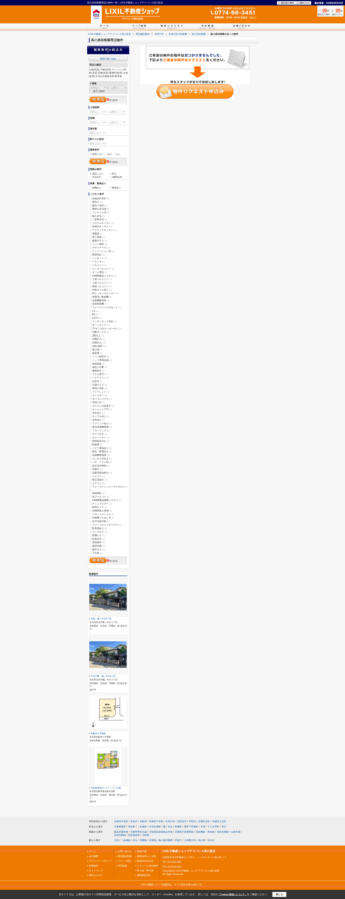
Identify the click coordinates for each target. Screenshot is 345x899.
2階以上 (98, 335)
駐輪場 (97, 444)
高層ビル (98, 535)
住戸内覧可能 (100, 521)
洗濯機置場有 (100, 455)
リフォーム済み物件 (147, 865)
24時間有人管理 (102, 510)
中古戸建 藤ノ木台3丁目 (103, 676)
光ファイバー (100, 496)
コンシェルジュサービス (106, 524)
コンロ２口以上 (102, 458)
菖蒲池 (152, 840)
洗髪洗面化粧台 (102, 472)
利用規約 (93, 865)
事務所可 (98, 370)
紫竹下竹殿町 (191, 826)
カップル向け (100, 416)
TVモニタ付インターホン (107, 328)
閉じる (279, 894)
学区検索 (122, 865)
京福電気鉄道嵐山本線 (160, 831)
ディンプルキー (102, 503)
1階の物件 (99, 346)
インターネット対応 (104, 321)
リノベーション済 (103, 251)
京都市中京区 (121, 821)
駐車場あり (99, 528)
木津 (203, 826)
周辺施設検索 (125, 856)
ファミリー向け (102, 423)
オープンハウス (102, 399)
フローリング (100, 430)
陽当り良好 (99, 205)
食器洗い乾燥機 (102, 296)
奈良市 (133, 821)
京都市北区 (204, 821)
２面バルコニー (102, 279)
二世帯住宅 (99, 219)
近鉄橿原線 (134, 835)
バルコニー (99, 265)
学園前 (143, 840)
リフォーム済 (100, 212)
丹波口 (178, 840)
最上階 (97, 349)
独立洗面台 (99, 479)
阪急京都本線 (121, 831)
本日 (114, 173)
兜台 (224, 826)
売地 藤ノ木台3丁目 (101, 618)
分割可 (97, 381)
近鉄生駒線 (120, 835)
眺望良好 (98, 254)
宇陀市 (192, 821)
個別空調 (98, 546)
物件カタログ (96, 875)
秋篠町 (178, 826)
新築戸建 (141, 851)
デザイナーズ (100, 247)
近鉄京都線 (223, 831)
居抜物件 (98, 542)
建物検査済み (144, 875)
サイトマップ (96, 870)
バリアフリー (100, 377)
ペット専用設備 (102, 360)
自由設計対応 (100, 198)
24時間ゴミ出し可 (103, 517)
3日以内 (96, 177)
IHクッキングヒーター (105, 293)
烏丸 (135, 840)
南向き (97, 201)
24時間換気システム (104, 275)
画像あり (97, 187)
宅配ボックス (100, 332)
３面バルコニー (102, 282)
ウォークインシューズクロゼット (108, 488)
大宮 (116, 840)
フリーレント (100, 391)
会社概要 (93, 856)
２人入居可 (99, 374)
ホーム (92, 851)
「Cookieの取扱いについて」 (232, 894)
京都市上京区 (219, 821)
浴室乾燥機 (99, 303)
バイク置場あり (102, 448)
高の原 (201, 840)
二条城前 (125, 840)
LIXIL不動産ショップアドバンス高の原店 (188, 851)
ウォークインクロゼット (106, 307)
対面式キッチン (102, 226)
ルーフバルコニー (103, 268)
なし (118, 154)
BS (95, 314)
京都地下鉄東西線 (184, 831)
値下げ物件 (99, 91)
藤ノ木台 (167, 826)
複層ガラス (99, 240)
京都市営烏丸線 (138, 831)
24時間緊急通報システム (106, 500)
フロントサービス (103, 514)
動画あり (116, 187)
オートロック (100, 325)
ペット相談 (99, 244)
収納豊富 (98, 493)
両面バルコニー (102, 286)
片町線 (145, 835)
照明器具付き (100, 441)
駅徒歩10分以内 (145, 861)
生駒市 (143, 821)
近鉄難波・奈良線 (205, 831)
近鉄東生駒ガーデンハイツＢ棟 (106, 788)
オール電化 (99, 272)
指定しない (98, 154)
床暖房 (97, 233)
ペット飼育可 (100, 356)
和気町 (131, 826)
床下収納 (98, 237)
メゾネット (99, 258)
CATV (96, 318)
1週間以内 (117, 177)
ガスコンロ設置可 (103, 406)
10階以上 (98, 339)
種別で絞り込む (108, 58)
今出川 (211, 840)
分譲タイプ (99, 384)
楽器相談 (98, 363)
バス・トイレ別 (102, 462)
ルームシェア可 (102, 409)
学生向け (98, 413)
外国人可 (98, 402)
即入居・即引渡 (145, 870)
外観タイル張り (102, 289)
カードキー (99, 395)
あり (110, 154)
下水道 (97, 553)
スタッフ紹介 (125, 861)
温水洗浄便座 (100, 465)
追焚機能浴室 (100, 300)
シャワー (98, 476)
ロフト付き (99, 434)
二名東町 (142, 826)
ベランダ (98, 261)
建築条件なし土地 (146, 856)
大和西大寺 (190, 840)
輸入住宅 (98, 216)
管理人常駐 (99, 388)
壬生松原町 (155, 826)
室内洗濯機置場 (102, 427)
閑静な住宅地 (100, 208)
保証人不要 (99, 367)
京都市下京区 (156, 821)
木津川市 (170, 821)
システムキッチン (103, 223)
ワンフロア (99, 532)
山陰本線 (235, 831)
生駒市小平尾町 (98, 733)
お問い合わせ (125, 851)
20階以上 (98, 342)
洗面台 (97, 469)
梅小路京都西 (165, 840)
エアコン (98, 483)
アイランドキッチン (104, 230)
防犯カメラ (99, 507)
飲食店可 (98, 539)
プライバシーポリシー (100, 861)
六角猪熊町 (120, 826)
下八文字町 (213, 826)
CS (95, 311)
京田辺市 (182, 821)
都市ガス (98, 549)
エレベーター (100, 437)
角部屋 (97, 353)
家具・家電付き (102, 451)
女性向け (98, 420)
